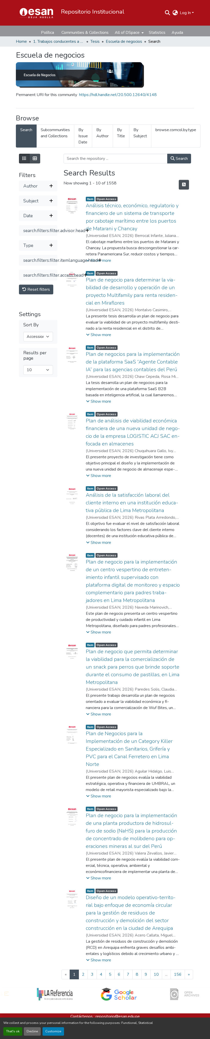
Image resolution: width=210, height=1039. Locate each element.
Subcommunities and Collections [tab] (55, 133)
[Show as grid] (34, 158)
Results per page (35, 355)
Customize (53, 1031)
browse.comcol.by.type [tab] (175, 130)
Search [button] (181, 158)
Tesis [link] (95, 41)
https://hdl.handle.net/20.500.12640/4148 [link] (118, 95)
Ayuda (177, 32)
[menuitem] (129, 32)
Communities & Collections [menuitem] (85, 32)
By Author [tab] (102, 133)
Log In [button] (186, 13)
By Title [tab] (121, 133)
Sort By (31, 325)
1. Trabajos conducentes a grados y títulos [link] (58, 41)
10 (156, 974)
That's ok (12, 1031)
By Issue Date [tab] (83, 136)
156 (178, 974)
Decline (32, 1031)
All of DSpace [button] (127, 32)
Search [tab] (26, 130)
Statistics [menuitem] (157, 32)
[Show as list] (24, 158)
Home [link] (21, 41)
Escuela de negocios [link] (124, 41)
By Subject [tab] (140, 133)
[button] (36, 12)
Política (47, 32)
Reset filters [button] (38, 289)
